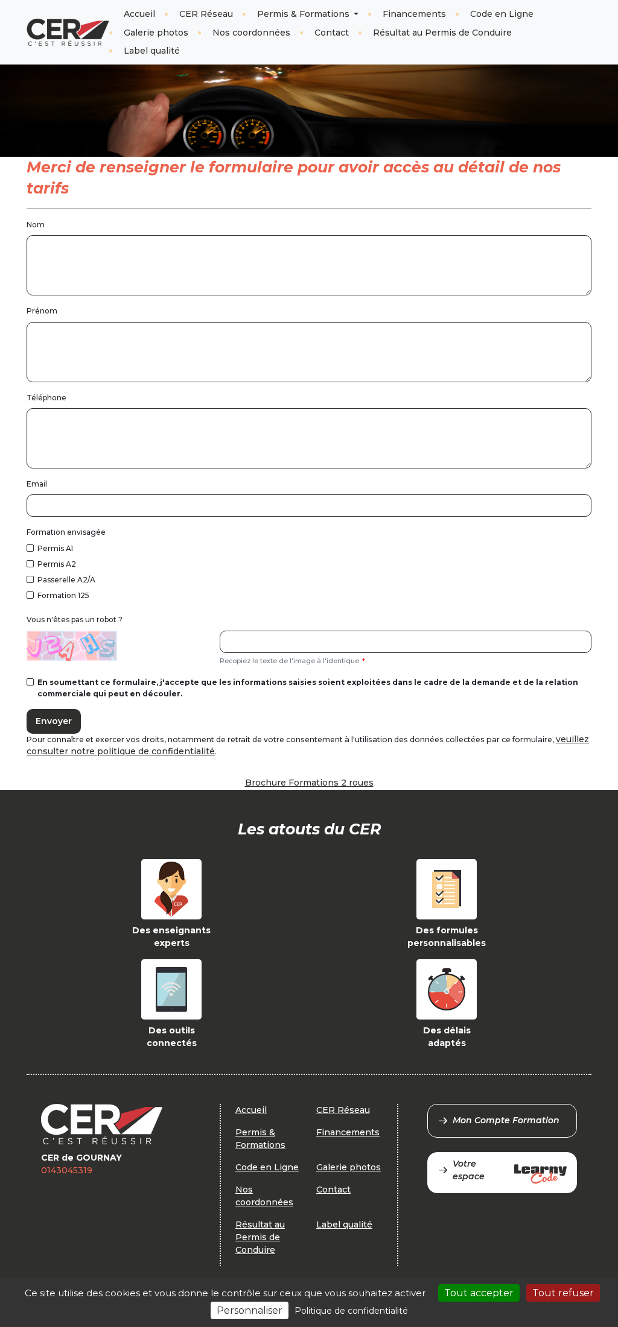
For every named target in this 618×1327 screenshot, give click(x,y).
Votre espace (469, 1170)
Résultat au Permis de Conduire (442, 32)
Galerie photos (156, 32)
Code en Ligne (502, 13)
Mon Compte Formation (506, 1120)
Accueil (139, 13)
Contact (331, 32)
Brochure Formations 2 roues (309, 782)
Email (37, 483)
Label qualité (152, 50)
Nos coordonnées (251, 32)
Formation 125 (63, 595)
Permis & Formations (304, 13)
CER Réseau (206, 13)
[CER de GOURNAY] (68, 32)
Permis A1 (55, 548)
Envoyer (54, 721)
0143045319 (66, 1170)
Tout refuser (563, 1293)
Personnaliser (249, 1310)
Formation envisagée (66, 532)
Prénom (42, 310)
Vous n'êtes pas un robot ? (75, 619)
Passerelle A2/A (66, 579)
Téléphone (46, 397)
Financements (414, 13)
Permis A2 (56, 564)
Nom (36, 224)
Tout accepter (479, 1293)
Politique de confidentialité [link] (351, 1310)
